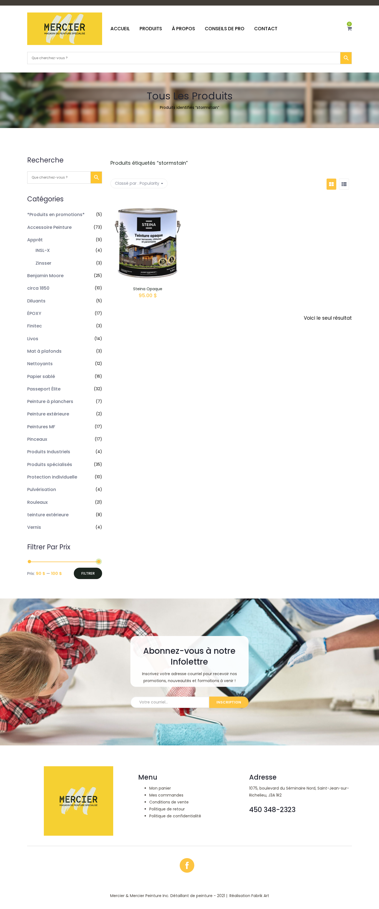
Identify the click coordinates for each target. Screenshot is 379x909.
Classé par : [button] (137, 183)
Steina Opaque (147, 289)
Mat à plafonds (44, 351)
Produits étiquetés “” (149, 162)
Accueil (120, 28)
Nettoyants (40, 363)
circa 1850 (38, 288)
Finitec (34, 326)
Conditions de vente (169, 802)
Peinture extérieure (48, 414)
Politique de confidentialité (175, 816)
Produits (151, 28)
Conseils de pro (224, 28)
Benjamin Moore (45, 275)
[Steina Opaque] (148, 202)
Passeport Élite (43, 389)
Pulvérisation (41, 489)
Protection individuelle (52, 477)
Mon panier (160, 788)
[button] (349, 28)
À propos (183, 28)
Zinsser (43, 263)
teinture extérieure (48, 515)
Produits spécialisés (49, 464)
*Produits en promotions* (56, 214)
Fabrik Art (260, 895)
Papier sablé (41, 376)
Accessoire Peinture (49, 227)
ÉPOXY (34, 313)
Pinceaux (37, 439)
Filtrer (88, 573)
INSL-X (43, 250)
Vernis (34, 527)
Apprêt (35, 240)
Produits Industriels (48, 452)
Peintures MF (41, 427)
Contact (265, 28)
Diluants (36, 301)
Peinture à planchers (50, 401)
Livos (32, 338)
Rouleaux (37, 502)
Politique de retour (167, 809)
